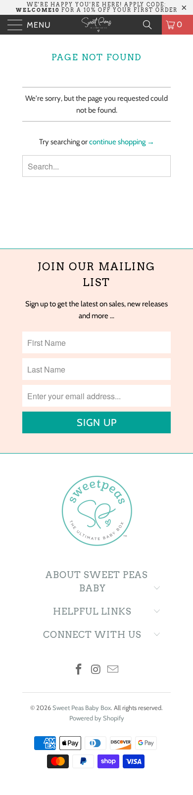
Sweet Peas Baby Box (81, 707)
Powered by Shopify (96, 718)
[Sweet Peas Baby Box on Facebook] (78, 670)
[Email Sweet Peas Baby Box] (113, 670)
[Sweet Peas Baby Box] (96, 25)
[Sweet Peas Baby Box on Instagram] (96, 670)
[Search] (151, 24)
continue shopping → (121, 141)
